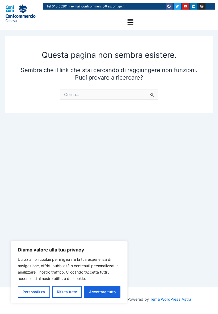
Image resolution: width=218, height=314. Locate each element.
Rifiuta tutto (67, 292)
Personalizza (34, 292)
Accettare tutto (102, 292)
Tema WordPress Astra (170, 299)
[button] (130, 22)
